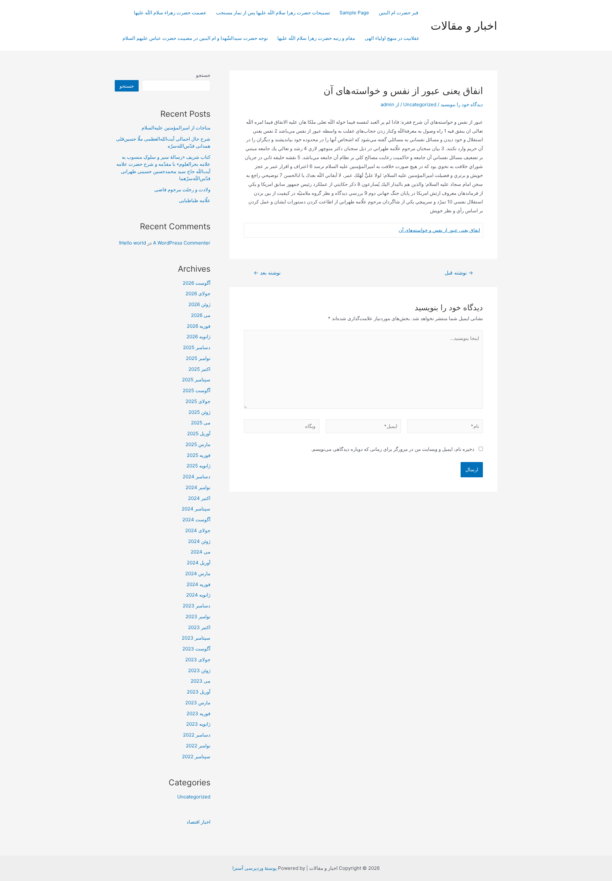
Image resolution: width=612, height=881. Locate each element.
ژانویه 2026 (198, 337)
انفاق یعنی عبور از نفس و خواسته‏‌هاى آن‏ (439, 230)
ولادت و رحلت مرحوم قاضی (182, 190)
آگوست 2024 (196, 520)
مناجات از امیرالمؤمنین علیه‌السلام (176, 128)
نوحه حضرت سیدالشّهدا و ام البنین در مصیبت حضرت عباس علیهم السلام (195, 38)
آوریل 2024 (198, 563)
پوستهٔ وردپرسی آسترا (254, 868)
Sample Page (354, 13)
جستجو (203, 75)
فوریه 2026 (198, 326)
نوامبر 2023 (198, 616)
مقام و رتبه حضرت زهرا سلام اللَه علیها (316, 38)
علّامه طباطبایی (194, 200)
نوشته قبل (459, 272)
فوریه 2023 (198, 713)
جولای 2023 (197, 660)
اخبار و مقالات (464, 25)
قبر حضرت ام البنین (399, 13)
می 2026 (200, 315)
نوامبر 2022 (198, 746)
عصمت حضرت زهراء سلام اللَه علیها (170, 13)
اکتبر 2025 (199, 369)
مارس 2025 (198, 444)
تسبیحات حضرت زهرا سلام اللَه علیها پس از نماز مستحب (273, 13)
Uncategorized (419, 104)
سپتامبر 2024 (196, 509)
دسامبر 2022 (196, 735)
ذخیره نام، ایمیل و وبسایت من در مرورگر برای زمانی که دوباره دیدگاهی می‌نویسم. (392, 449)
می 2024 (200, 552)
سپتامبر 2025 (196, 380)
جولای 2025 (198, 401)
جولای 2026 (198, 293)
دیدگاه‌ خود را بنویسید (462, 104)
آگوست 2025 (196, 390)
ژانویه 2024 (198, 595)
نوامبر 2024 (198, 487)
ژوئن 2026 (199, 304)
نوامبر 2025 (198, 358)
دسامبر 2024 (196, 477)
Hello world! (132, 243)
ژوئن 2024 (199, 541)
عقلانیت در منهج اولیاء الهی (392, 38)
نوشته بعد (267, 272)
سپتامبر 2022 (196, 756)
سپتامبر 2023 (196, 638)
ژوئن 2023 (199, 670)
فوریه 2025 (198, 455)
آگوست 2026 (196, 283)
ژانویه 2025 (198, 466)
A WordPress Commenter (181, 243)
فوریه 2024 (198, 584)
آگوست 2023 (196, 649)
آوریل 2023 (198, 692)
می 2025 (200, 423)
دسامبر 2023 (196, 606)
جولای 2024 (197, 530)
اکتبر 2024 (199, 498)
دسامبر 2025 (196, 347)
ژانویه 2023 (198, 724)
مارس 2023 (197, 703)
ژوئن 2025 (199, 412)
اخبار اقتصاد (198, 822)
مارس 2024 (197, 573)
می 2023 (200, 681)
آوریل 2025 (198, 433)
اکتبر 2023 (199, 627)
